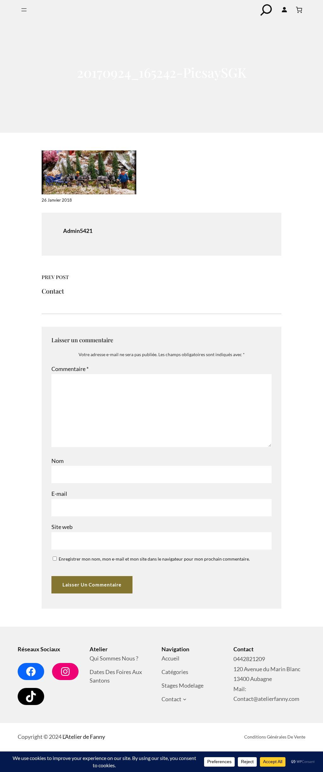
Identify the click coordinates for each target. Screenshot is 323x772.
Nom (57, 460)
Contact (53, 291)
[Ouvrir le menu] (24, 9)
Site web (62, 526)
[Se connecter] (284, 9)
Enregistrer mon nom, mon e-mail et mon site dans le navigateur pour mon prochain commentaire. (154, 559)
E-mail (59, 493)
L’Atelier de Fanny (83, 736)
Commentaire (70, 368)
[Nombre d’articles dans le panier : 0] (299, 9)
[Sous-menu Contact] (184, 699)
